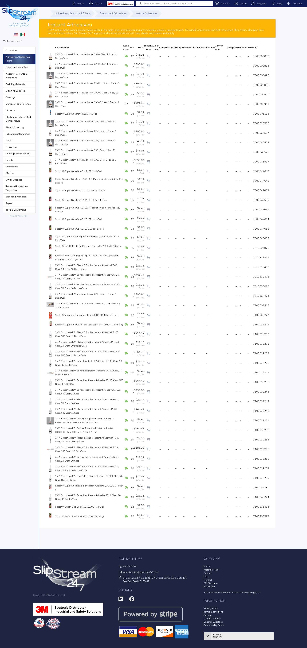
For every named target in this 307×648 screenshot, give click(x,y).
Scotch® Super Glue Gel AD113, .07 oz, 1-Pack (78, 219)
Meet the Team (211, 570)
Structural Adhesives (113, 13)
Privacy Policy (211, 608)
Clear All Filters (17, 216)
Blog (278, 3)
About (97, 3)
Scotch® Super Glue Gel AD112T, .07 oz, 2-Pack (79, 229)
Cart (224, 3)
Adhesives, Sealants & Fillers (73, 13)
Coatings (11, 97)
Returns (208, 580)
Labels (9, 160)
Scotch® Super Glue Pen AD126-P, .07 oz (76, 114)
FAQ (206, 576)
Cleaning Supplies (15, 91)
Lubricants (12, 167)
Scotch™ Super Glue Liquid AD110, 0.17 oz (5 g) (79, 507)
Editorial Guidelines (213, 622)
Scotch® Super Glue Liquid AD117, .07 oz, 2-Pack (80, 190)
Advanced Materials (17, 67)
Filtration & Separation (18, 134)
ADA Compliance (212, 618)
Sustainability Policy (214, 625)
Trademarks (209, 587)
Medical (10, 173)
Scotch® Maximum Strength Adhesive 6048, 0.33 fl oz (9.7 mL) (86, 315)
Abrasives (11, 50)
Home (80, 3)
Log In (242, 3)
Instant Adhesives (146, 13)
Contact (296, 3)
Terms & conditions (213, 612)
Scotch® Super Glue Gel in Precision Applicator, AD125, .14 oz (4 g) (89, 325)
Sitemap (208, 615)
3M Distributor (211, 583)
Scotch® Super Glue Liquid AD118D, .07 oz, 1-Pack (81, 200)
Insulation (11, 147)
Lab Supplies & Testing (18, 154)
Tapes (9, 203)
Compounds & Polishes (18, 104)
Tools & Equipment (16, 210)
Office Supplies (14, 180)
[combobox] (174, 3)
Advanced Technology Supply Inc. (246, 593)
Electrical (11, 110)
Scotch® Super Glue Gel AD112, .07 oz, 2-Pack (78, 171)
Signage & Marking (16, 197)
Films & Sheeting (15, 127)
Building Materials (15, 84)
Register (261, 3)
